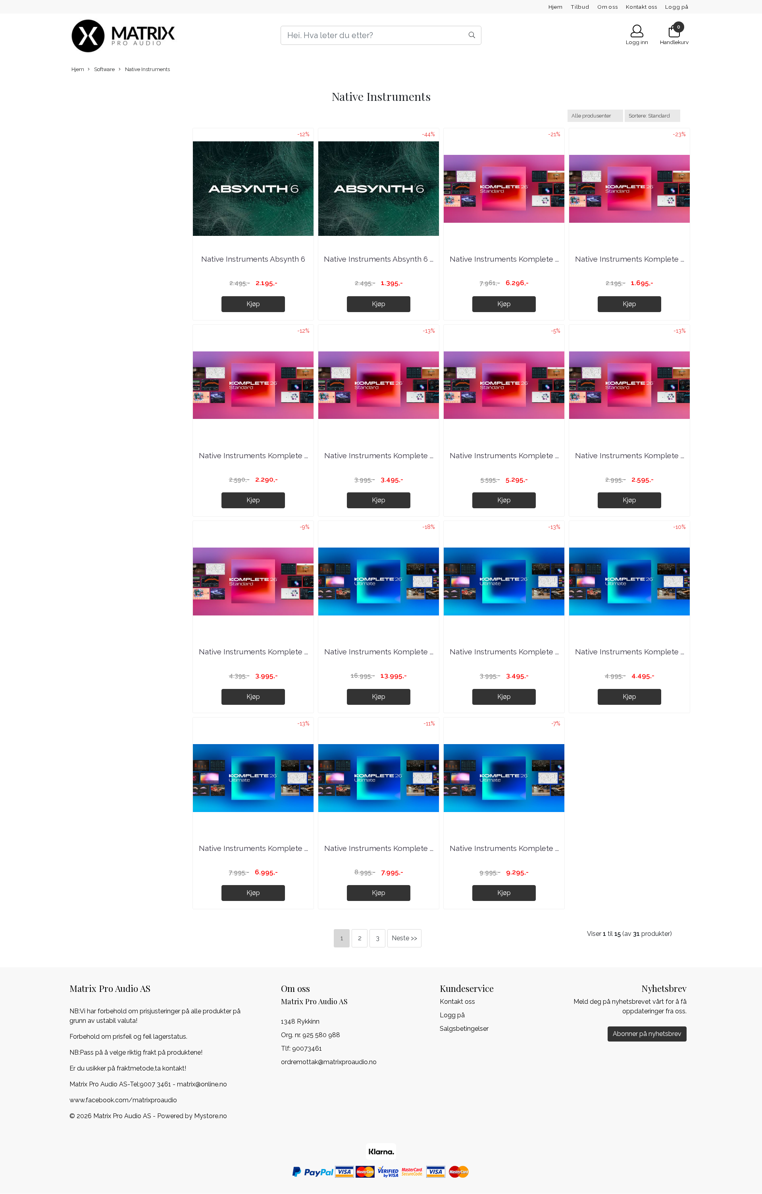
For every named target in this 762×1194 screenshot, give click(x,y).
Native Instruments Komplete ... (504, 259)
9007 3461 (155, 1084)
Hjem (555, 7)
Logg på (677, 7)
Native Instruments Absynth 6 (253, 259)
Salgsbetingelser (464, 1028)
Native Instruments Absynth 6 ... (378, 259)
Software (104, 69)
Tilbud (580, 7)
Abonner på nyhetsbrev (647, 1034)
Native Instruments (147, 69)
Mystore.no (210, 1116)
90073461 (307, 1048)
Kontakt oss (641, 7)
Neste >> (404, 938)
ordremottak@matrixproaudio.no (329, 1062)
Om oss (607, 7)
